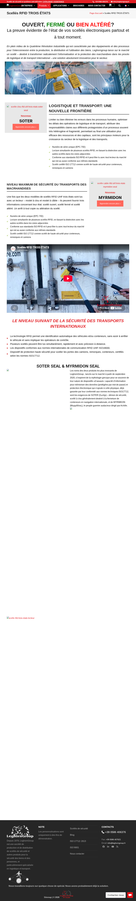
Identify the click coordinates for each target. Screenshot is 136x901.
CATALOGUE (48, 2)
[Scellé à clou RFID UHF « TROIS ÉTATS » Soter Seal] (26, 108)
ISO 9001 (74, 847)
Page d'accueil (96, 13)
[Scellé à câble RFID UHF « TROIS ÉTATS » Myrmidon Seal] (110, 185)
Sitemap (48, 897)
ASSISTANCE (59, 2)
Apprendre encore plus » (25, 127)
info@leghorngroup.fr (121, 2)
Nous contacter (77, 854)
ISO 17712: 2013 (78, 841)
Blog (72, 835)
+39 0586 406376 (101, 2)
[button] (119, 5)
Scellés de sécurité (14, 2)
